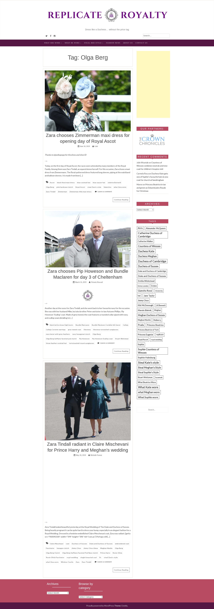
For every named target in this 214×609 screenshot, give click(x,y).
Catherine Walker (145, 241)
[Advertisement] (153, 84)
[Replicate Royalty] (107, 26)
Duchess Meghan (147, 256)
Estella (124, 605)
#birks (140, 228)
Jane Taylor (149, 295)
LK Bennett (161, 305)
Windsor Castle (67, 562)
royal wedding (72, 557)
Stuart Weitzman (122, 339)
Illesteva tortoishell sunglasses (105, 329)
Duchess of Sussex (79, 544)
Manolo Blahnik (144, 310)
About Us (128, 43)
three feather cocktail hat (56, 343)
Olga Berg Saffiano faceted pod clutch (61, 339)
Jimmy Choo (76, 548)
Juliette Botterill (114, 182)
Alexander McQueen (156, 228)
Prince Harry (105, 553)
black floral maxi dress (66, 182)
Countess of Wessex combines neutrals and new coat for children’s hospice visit (152, 165)
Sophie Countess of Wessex (148, 351)
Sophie (141, 344)
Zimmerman (62, 192)
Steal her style (93, 43)
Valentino (107, 187)
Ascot (52, 182)
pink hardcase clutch (65, 187)
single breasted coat (88, 557)
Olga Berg (50, 187)
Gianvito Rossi (145, 290)
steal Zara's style (94, 187)
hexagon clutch (63, 548)
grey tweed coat (74, 329)
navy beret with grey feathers (58, 334)
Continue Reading (121, 200)
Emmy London (143, 286)
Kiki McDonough (145, 305)
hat (139, 295)
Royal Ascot (80, 187)
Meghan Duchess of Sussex (151, 315)
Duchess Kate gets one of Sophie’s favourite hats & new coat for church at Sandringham (152, 176)
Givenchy (159, 291)
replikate (160, 334)
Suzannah (158, 377)
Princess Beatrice (155, 325)
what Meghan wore (149, 392)
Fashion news (113, 43)
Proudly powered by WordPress (100, 605)
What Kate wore (148, 387)
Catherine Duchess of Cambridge (150, 234)
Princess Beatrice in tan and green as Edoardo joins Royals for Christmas (151, 187)
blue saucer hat (99, 182)
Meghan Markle (106, 548)
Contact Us (141, 43)
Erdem (154, 286)
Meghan (157, 310)
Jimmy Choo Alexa (90, 548)
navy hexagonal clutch (81, 334)
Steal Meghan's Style (149, 367)
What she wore (52, 43)
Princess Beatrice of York (148, 330)
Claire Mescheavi (56, 544)
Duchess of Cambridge (152, 261)
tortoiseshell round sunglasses (81, 343)
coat (67, 544)
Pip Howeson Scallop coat (102, 339)
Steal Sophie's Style (148, 372)
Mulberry (157, 320)
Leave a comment (105, 191)
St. (100, 557)
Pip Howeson (84, 339)
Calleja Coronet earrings (56, 329)
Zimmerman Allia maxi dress (81, 192)
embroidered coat (122, 544)
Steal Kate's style (148, 362)
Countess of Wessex (149, 246)
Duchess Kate (146, 251)
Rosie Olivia (117, 553)
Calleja (125, 325)
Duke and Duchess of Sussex (101, 544)
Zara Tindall (51, 192)
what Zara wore (120, 187)
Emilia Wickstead (146, 281)
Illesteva (87, 329)
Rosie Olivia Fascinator (55, 557)
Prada (141, 325)
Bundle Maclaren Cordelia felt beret (106, 325)
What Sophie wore (148, 397)
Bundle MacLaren (82, 325)
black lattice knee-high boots (61, 325)
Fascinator (50, 548)
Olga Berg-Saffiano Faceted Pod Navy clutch (80, 553)
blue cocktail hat (83, 182)
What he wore (72, 43)
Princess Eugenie (145, 334)
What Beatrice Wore (147, 382)
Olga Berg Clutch (53, 553)
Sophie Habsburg (146, 357)
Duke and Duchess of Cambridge (152, 271)
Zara (77, 562)
